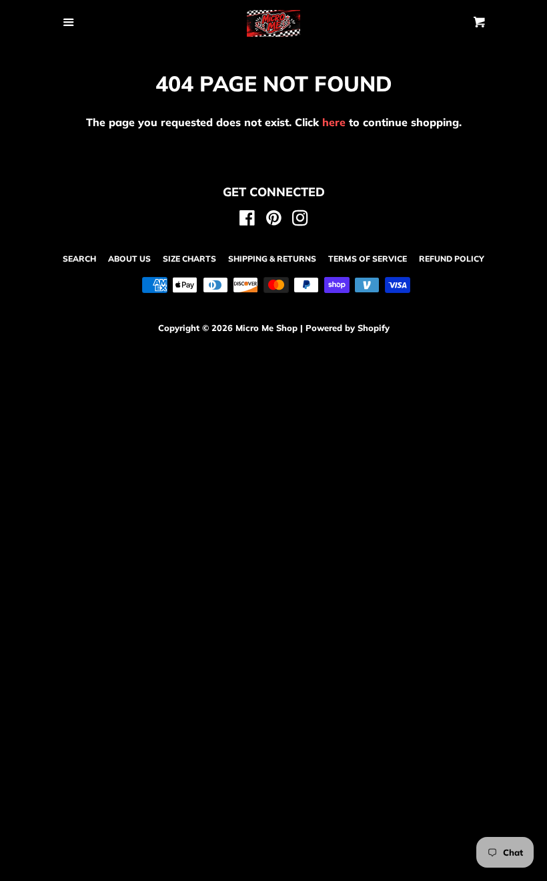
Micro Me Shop (266, 327)
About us (129, 259)
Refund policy (451, 259)
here (334, 122)
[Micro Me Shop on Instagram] (300, 220)
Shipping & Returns (272, 259)
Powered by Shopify (348, 327)
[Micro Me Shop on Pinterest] (273, 220)
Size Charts (189, 259)
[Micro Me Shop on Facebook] (247, 220)
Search (79, 259)
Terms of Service (367, 259)
